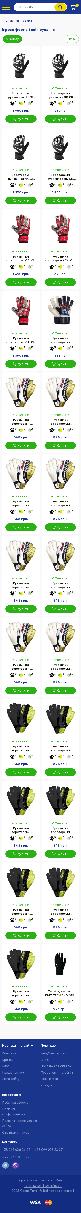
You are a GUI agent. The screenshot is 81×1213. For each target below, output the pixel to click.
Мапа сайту (10, 1079)
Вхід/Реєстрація (53, 1053)
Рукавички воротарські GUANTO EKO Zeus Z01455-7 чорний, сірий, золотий (60, 912)
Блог (5, 1066)
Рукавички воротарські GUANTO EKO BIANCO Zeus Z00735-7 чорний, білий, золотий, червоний (60, 586)
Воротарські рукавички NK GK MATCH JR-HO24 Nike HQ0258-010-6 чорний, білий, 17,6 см (60, 96)
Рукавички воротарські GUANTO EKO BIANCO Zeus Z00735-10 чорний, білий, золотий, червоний (21, 422)
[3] (12, 104)
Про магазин (50, 1079)
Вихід (45, 1060)
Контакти (9, 1053)
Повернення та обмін (57, 1072)
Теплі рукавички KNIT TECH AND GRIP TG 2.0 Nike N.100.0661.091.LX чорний (60, 994)
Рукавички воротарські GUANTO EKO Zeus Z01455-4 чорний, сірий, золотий (21, 831)
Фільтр (14, 39)
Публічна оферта (15, 1102)
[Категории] (6, 7)
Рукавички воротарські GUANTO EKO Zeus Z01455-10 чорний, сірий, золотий (21, 749)
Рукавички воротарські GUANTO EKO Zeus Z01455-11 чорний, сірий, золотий (60, 749)
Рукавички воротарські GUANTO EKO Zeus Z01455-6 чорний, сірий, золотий (21, 912)
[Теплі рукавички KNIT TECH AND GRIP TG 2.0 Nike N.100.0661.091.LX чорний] (60, 964)
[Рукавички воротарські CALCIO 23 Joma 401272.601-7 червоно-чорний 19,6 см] (60, 229)
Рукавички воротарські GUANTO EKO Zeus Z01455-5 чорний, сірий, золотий (60, 831)
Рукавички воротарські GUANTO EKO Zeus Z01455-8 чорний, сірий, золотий (21, 994)
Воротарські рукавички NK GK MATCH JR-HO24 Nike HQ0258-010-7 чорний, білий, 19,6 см (21, 177)
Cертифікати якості (17, 1132)
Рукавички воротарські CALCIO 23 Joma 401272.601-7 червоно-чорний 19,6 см (60, 259)
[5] (21, 104)
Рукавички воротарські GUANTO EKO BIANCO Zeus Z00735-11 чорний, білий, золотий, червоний (60, 422)
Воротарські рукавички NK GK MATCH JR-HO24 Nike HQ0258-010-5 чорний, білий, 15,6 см (21, 96)
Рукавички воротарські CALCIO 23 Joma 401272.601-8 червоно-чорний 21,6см (21, 341)
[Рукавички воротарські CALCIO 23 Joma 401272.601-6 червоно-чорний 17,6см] (21, 229)
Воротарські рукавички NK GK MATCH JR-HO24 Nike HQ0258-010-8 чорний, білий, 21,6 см (60, 177)
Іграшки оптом (13, 1072)
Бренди (8, 1060)
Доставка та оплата (56, 1066)
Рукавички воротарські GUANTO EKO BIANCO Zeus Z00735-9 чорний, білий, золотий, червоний (60, 667)
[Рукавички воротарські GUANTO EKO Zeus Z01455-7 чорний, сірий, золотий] (60, 882)
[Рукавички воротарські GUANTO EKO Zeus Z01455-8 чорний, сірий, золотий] (21, 964)
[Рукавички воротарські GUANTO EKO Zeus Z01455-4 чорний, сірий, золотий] (21, 800)
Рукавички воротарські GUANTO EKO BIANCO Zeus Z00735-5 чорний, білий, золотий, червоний (60, 504)
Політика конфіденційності (43, 1185)
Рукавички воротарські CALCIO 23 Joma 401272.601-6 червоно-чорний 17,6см (21, 259)
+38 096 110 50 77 (15, 1157)
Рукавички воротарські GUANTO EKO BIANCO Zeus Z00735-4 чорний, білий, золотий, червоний (21, 504)
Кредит (46, 1085)
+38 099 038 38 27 (49, 1149)
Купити (23, 119)
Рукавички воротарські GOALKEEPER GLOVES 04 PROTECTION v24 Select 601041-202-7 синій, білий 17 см (60, 341)
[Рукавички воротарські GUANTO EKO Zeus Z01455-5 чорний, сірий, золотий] (60, 800)
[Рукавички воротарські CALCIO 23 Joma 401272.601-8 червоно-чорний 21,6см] (21, 310)
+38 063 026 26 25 (16, 1149)
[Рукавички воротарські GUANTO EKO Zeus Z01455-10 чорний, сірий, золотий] (21, 719)
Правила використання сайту (40, 1180)
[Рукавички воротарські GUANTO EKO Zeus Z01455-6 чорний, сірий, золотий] (21, 882)
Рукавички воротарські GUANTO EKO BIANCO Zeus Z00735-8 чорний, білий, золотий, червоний (21, 667)
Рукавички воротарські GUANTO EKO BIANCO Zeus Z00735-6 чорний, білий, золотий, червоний (21, 586)
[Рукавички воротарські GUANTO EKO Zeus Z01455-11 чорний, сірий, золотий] (60, 719)
